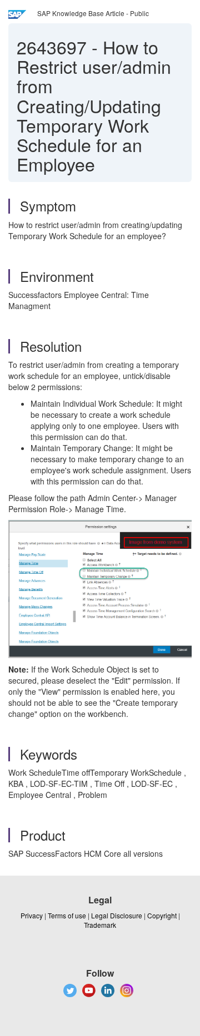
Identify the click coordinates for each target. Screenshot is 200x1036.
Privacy (32, 915)
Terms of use (67, 915)
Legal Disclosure (116, 915)
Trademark (100, 924)
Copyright (162, 915)
